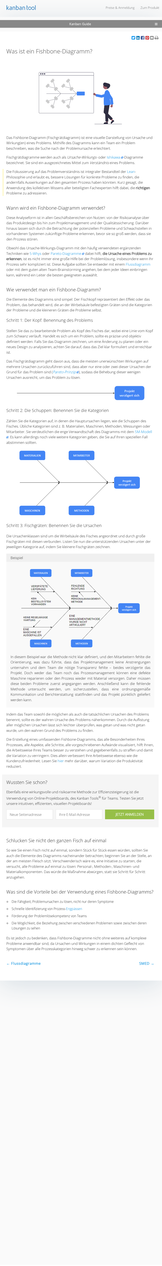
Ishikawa (113, 157)
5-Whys (35, 253)
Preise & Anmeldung (120, 7)
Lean (131, 171)
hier (61, 760)
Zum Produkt (149, 7)
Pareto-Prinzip (64, 371)
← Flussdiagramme (23, 963)
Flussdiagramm (138, 264)
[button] (133, 37)
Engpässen (74, 908)
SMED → (146, 963)
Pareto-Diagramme (66, 253)
